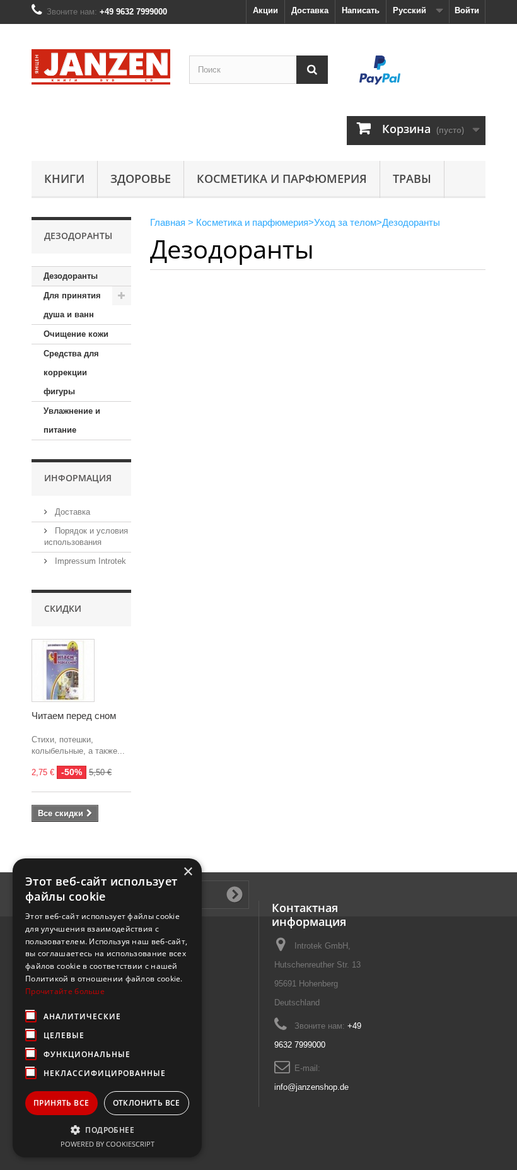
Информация (78, 478)
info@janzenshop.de (311, 1087)
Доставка (309, 10)
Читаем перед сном (74, 715)
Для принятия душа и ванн (72, 305)
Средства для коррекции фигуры (71, 372)
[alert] (107, 1007)
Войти (467, 10)
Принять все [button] (61, 1102)
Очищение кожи (76, 334)
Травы (412, 178)
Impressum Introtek (89, 561)
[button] (107, 1129)
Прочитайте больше (65, 991)
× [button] (187, 872)
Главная (167, 222)
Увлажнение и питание (72, 420)
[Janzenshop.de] (101, 67)
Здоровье (140, 178)
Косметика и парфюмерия (282, 178)
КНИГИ (64, 178)
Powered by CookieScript (107, 1144)
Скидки (62, 608)
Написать (361, 10)
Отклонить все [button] (146, 1102)
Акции (265, 10)
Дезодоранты (71, 276)
